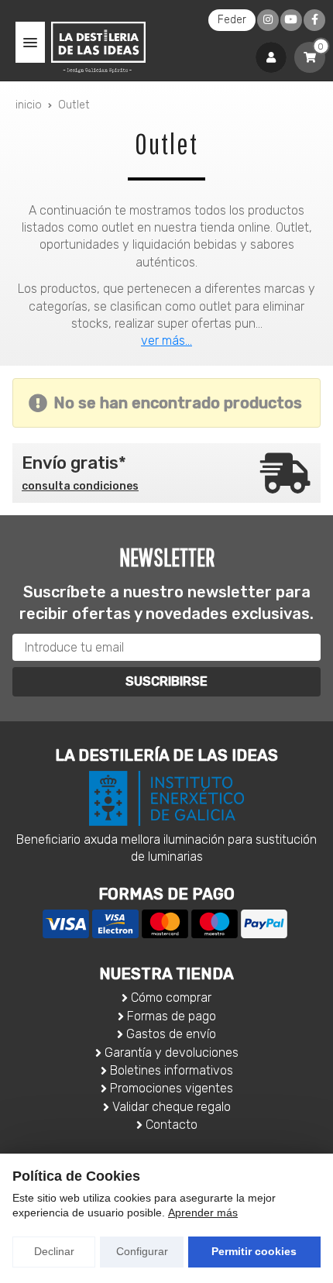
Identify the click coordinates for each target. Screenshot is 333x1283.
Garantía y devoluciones (172, 1052)
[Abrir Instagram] (268, 19)
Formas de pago (171, 1016)
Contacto (171, 1124)
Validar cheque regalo (171, 1106)
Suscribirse (166, 681)
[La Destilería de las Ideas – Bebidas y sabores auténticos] (98, 47)
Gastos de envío (171, 1034)
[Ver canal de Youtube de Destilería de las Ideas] (291, 19)
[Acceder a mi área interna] (271, 57)
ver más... (166, 340)
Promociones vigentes (171, 1088)
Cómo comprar (171, 997)
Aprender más (203, 1212)
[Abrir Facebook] (314, 19)
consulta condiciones (80, 486)
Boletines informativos (171, 1070)
